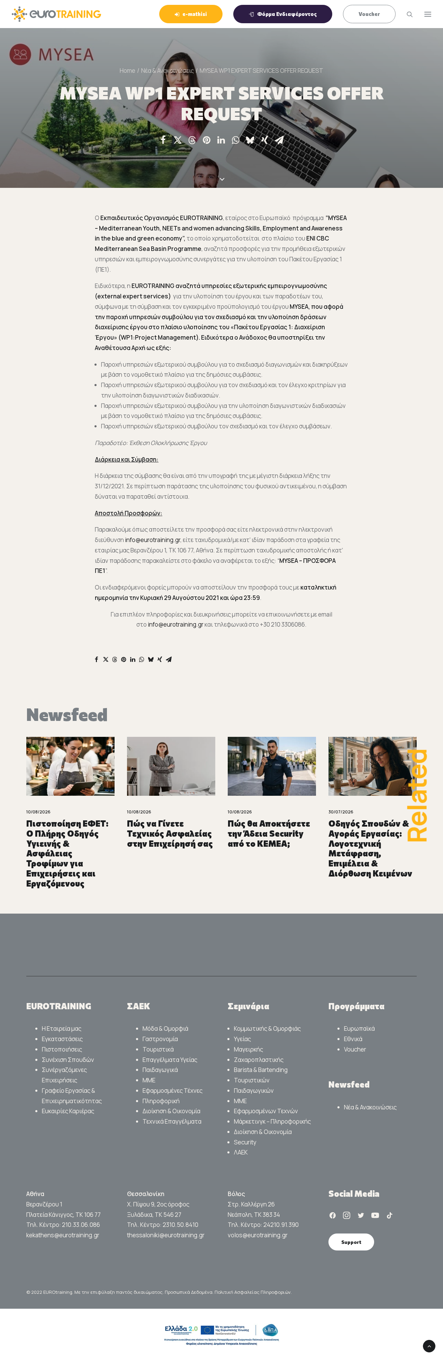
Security (245, 1142)
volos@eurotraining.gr (258, 1235)
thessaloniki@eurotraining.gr (166, 1235)
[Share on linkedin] (221, 140)
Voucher (355, 1049)
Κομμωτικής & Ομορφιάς (267, 1028)
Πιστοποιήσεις (62, 1049)
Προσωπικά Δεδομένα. (190, 1292)
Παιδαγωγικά (160, 1070)
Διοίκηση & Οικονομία (171, 1111)
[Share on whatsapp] (236, 140)
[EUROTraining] (56, 14)
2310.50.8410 (180, 1225)
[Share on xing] (265, 140)
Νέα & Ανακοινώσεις (167, 71)
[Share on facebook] (163, 140)
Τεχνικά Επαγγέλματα (172, 1121)
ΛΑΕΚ (241, 1152)
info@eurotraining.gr (152, 540)
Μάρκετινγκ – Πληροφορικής (272, 1121)
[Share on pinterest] (207, 140)
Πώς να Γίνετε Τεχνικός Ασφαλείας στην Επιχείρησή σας (69, 833)
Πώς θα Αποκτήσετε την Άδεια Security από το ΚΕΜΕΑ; (168, 833)
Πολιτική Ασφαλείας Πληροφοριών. (253, 1292)
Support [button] (351, 1242)
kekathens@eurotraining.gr (62, 1235)
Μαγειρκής (248, 1049)
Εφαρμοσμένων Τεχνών (266, 1111)
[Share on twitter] (177, 140)
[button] (70, 766)
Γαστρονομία (160, 1039)
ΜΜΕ (149, 1080)
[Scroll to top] (429, 1346)
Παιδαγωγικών (254, 1091)
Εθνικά (353, 1039)
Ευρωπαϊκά (359, 1028)
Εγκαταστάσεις (62, 1039)
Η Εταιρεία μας (61, 1028)
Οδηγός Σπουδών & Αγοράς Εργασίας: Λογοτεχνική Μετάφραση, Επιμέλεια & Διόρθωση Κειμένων (269, 848)
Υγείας (242, 1039)
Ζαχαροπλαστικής (258, 1060)
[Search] (406, 14)
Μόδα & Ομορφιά (165, 1028)
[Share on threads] (192, 140)
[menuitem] (193, 14)
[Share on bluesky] (250, 140)
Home (127, 71)
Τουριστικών (252, 1080)
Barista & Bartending (261, 1070)
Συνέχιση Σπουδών (68, 1060)
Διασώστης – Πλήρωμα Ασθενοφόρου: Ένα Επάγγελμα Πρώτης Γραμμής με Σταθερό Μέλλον (369, 848)
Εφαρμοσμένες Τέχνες (172, 1091)
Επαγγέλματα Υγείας (170, 1060)
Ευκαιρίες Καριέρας (68, 1111)
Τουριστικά (158, 1049)
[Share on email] (279, 140)
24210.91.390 (281, 1225)
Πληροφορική (161, 1101)
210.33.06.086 (81, 1225)
